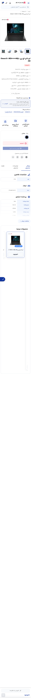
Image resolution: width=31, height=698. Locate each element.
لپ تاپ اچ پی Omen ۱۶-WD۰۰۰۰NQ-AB (15, 250)
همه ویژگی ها (15, 93)
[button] (15, 32)
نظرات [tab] (2, 166)
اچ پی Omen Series (18, 112)
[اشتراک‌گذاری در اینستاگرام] (17, 157)
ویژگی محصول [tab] (27, 167)
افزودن (5, 104)
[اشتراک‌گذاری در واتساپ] (22, 157)
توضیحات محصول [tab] (15, 167)
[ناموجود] (3, 695)
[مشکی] (26, 137)
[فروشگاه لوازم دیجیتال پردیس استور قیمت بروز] (20, 3)
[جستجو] (28, 7)
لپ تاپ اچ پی (8, 112)
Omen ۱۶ (24, 11)
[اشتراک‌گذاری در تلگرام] (26, 157)
